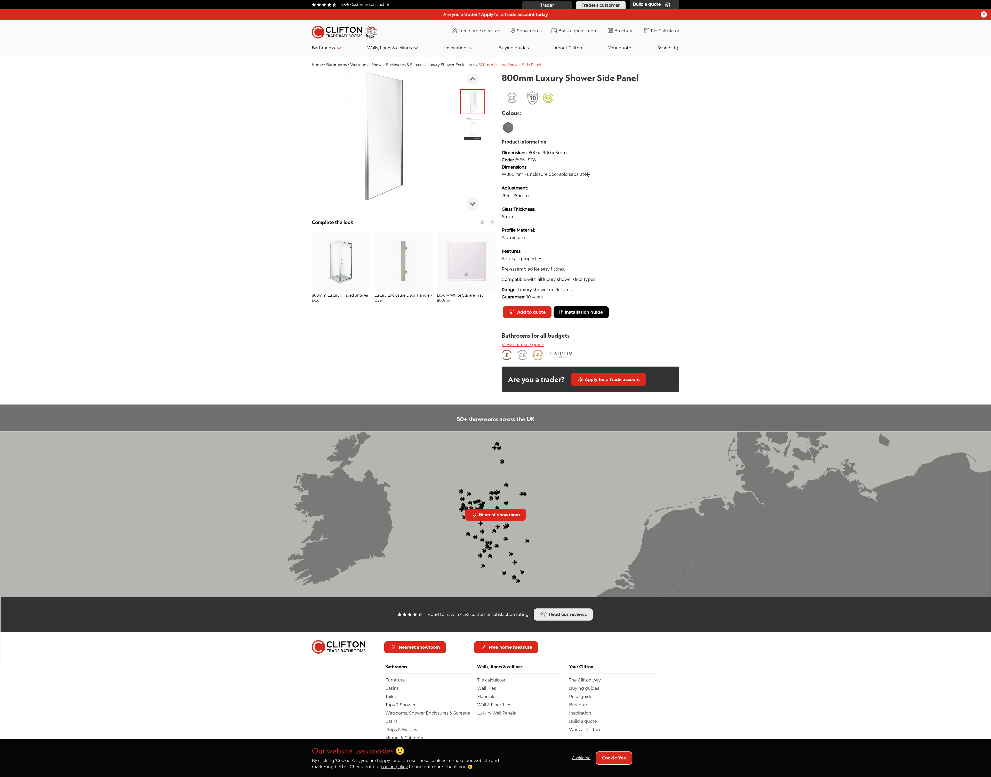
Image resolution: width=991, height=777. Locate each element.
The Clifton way (585, 680)
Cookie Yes (614, 757)
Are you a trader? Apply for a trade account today (495, 14)
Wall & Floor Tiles (494, 704)
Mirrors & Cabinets (404, 737)
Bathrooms (323, 47)
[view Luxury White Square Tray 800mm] (466, 261)
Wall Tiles (486, 688)
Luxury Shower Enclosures (452, 64)
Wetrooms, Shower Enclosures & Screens (387, 64)
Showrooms (529, 30)
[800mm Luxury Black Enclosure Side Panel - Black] (508, 127)
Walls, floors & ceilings (389, 47)
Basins (392, 688)
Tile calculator (491, 680)
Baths (391, 721)
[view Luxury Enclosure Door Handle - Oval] (404, 261)
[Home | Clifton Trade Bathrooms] (346, 31)
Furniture (395, 680)
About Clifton (568, 47)
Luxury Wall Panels (496, 713)
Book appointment (578, 30)
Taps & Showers (401, 704)
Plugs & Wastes (401, 729)
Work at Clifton (584, 729)
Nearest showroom (498, 514)
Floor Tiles (487, 696)
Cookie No (581, 757)
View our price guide (523, 344)
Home (318, 64)
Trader (547, 5)
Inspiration (455, 47)
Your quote (619, 47)
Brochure (624, 30)
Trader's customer (601, 5)
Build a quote (583, 721)
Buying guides (514, 47)
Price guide (581, 696)
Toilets (391, 696)
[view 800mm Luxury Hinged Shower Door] (341, 261)
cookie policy (394, 766)
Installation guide (584, 312)
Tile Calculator (664, 30)
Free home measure (479, 30)
